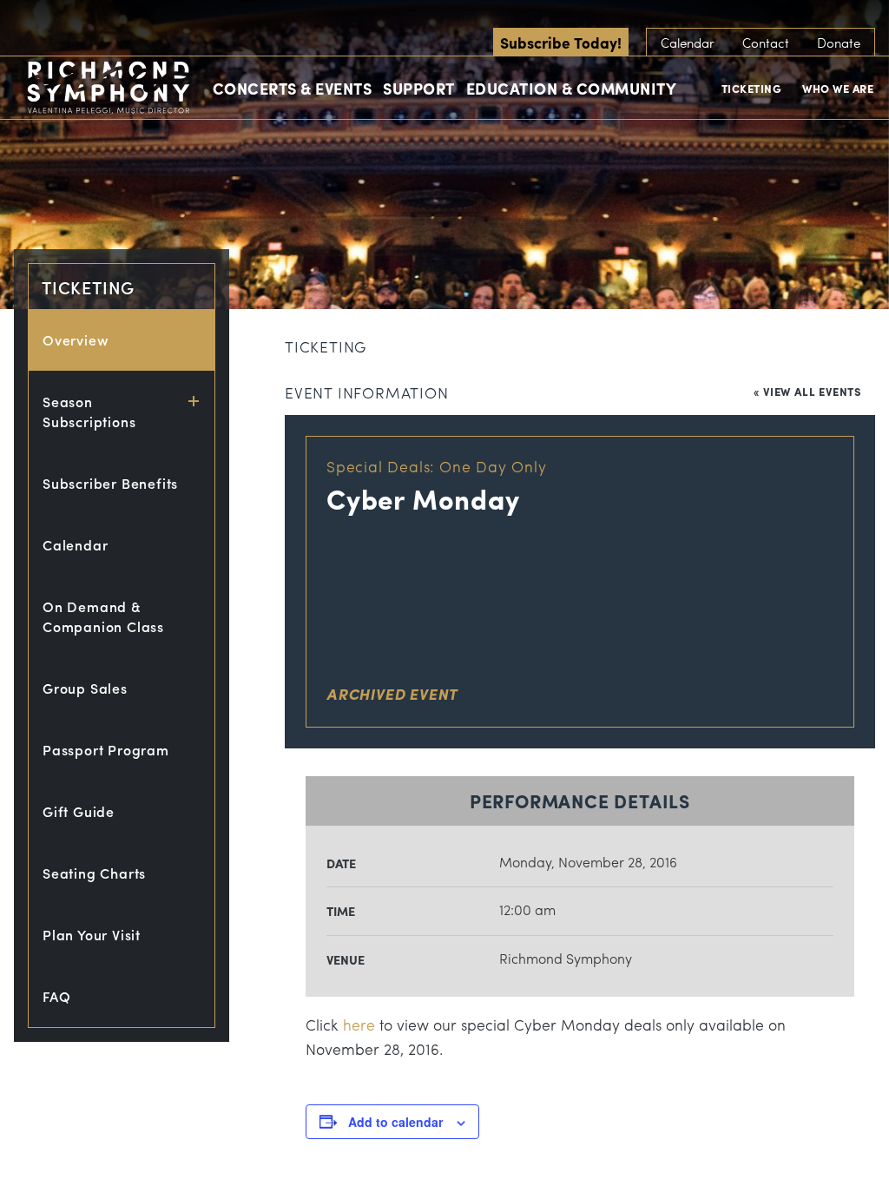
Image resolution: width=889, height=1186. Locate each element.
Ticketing (751, 88)
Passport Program (106, 750)
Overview (76, 340)
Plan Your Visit (92, 935)
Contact (765, 42)
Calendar (687, 42)
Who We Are (837, 88)
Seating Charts (94, 873)
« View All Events (807, 391)
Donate (838, 42)
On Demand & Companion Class (103, 616)
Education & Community (571, 88)
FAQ (56, 996)
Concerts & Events (292, 88)
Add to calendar (395, 1121)
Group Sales (85, 688)
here (359, 1024)
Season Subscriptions (89, 412)
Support (419, 88)
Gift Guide (79, 811)
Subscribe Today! (561, 42)
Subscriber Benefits (110, 483)
